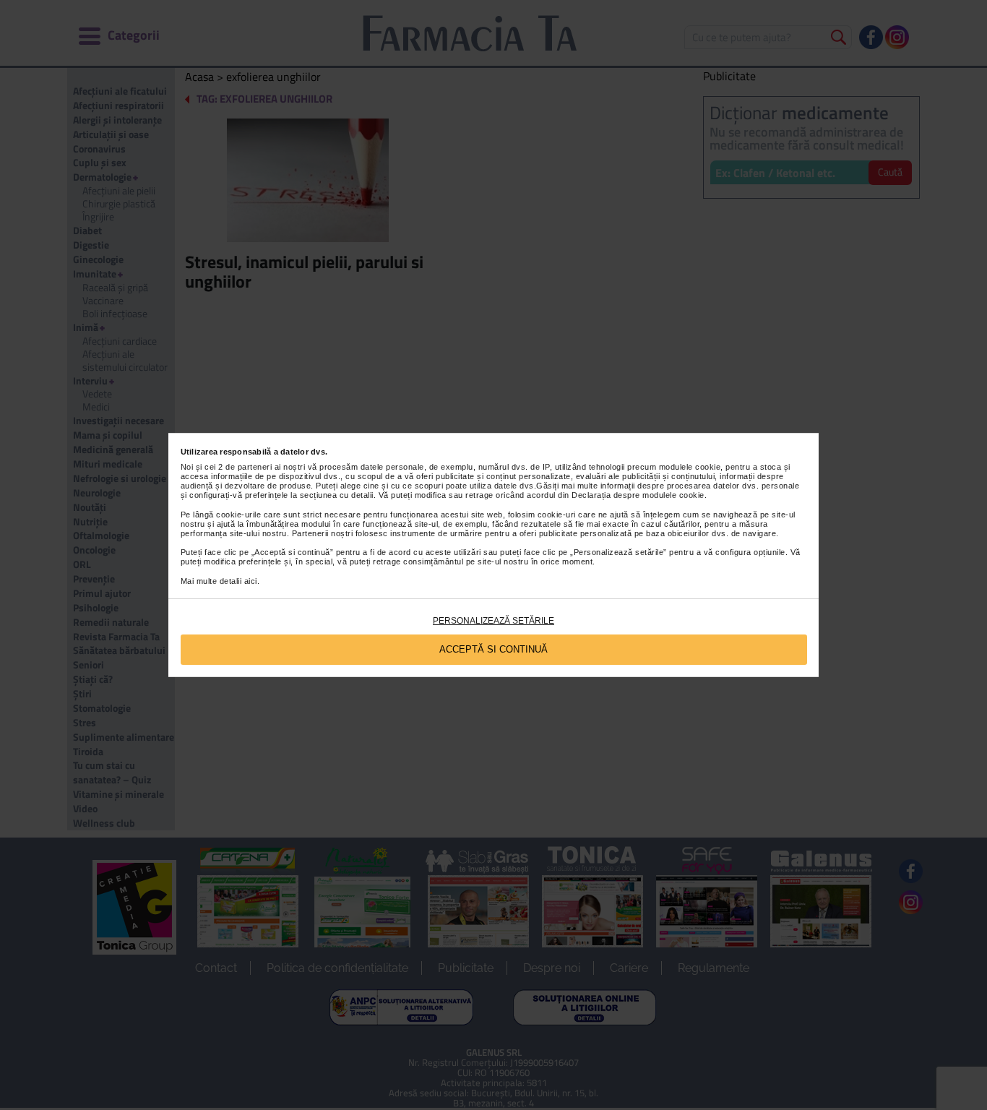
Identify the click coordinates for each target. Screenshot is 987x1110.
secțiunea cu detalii (337, 495)
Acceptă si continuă (493, 649)
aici (250, 581)
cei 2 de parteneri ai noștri (254, 466)
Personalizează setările (493, 621)
